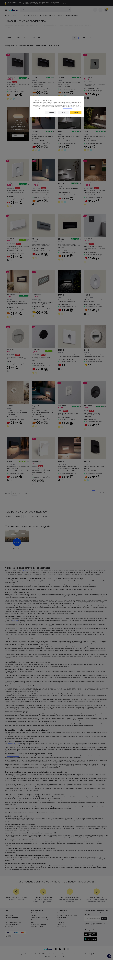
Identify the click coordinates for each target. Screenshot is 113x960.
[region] (57, 106)
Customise (51, 112)
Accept (76, 112)
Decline (63, 112)
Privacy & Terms (67, 108)
